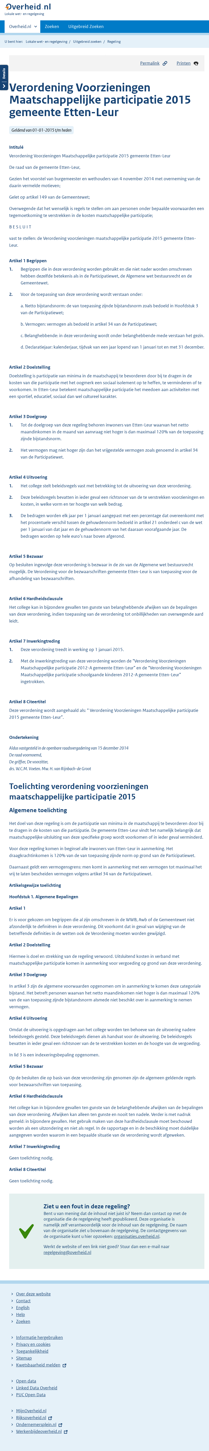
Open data (26, 1381)
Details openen (4, 77)
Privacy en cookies (33, 1344)
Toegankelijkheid (32, 1351)
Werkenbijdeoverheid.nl (39, 1431)
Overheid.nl (20, 28)
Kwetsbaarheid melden (38, 1365)
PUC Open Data (31, 1395)
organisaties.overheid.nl (136, 1236)
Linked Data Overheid (36, 1388)
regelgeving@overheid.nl (67, 1252)
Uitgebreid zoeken (87, 41)
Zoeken (52, 26)
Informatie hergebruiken (39, 1337)
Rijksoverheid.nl (31, 1417)
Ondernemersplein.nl (36, 1424)
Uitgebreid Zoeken (86, 26)
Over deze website (33, 1294)
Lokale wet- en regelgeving (46, 41)
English (23, 1307)
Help (20, 1314)
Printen (184, 63)
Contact (23, 1301)
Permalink (150, 63)
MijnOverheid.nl (31, 1411)
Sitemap (24, 1358)
